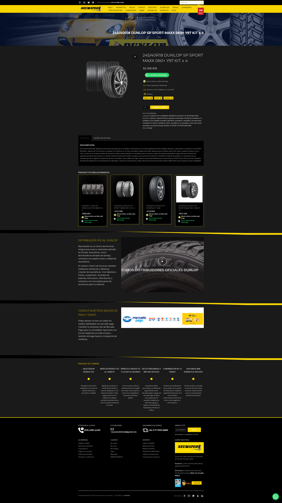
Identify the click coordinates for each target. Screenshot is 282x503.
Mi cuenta (113, 443)
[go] (200, 3)
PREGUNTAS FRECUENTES (151, 451)
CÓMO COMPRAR (148, 443)
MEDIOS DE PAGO (149, 446)
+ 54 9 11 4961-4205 (117, 2)
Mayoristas (113, 454)
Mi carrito (113, 446)
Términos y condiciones (86, 457)
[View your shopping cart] (200, 6)
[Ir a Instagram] (189, 495)
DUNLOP (153, 116)
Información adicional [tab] (102, 138)
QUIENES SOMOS (84, 443)
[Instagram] (84, 2)
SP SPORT (173, 126)
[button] (135, 57)
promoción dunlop (157, 126)
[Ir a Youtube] (197, 495)
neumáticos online (164, 123)
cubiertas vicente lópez (176, 118)
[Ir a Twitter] (193, 495)
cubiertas (153, 118)
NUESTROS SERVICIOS (85, 446)
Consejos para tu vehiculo (151, 457)
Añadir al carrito (159, 107)
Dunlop (186, 118)
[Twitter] (88, 2)
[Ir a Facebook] (184, 495)
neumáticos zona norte (189, 123)
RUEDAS (166, 126)
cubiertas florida (162, 118)
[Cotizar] (93, 2)
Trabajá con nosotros (85, 451)
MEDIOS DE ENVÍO (149, 449)
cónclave (127, 495)
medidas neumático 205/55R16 (164, 121)
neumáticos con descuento (192, 121)
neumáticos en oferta (150, 123)
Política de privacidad (85, 454)
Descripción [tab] (85, 138)
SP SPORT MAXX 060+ (191, 116)
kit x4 (151, 121)
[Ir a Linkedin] (202, 495)
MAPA (201, 11)
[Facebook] (80, 2)
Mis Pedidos (114, 449)
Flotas (112, 451)
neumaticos (179, 121)
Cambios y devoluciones (151, 454)
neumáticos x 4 (176, 123)
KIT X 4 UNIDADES (162, 116)
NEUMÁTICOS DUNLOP (176, 116)
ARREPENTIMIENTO (116, 457)
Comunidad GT (83, 449)
